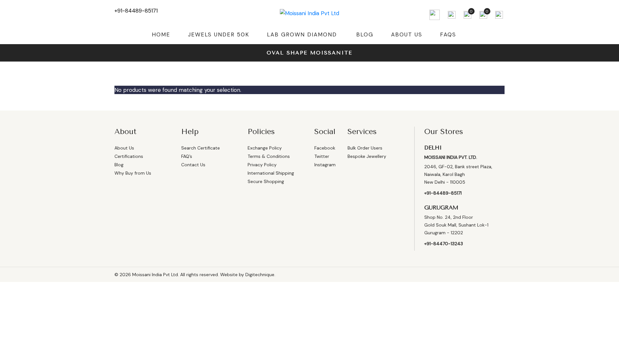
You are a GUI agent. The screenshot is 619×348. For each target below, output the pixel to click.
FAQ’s (186, 156)
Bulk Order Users (365, 148)
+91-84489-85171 (136, 10)
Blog (364, 34)
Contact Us (193, 165)
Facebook (324, 148)
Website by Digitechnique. (247, 274)
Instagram (325, 165)
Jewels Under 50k (218, 34)
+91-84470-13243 (443, 244)
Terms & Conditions (269, 156)
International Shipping (271, 173)
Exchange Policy (265, 148)
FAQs (448, 34)
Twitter (321, 156)
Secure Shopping (266, 181)
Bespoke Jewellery (367, 156)
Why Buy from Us (132, 173)
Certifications (128, 156)
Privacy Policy (262, 165)
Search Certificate (200, 148)
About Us (406, 34)
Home (161, 34)
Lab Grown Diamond (302, 34)
